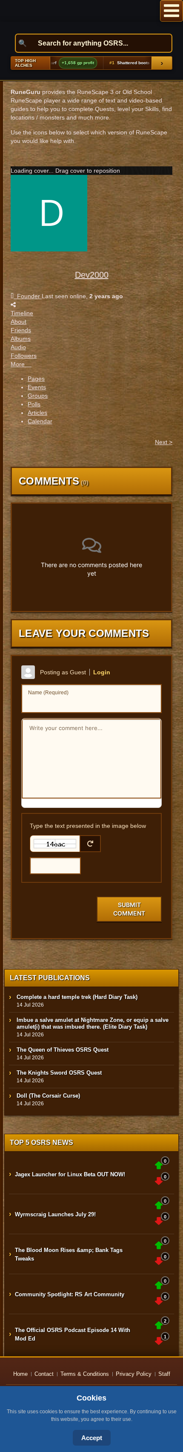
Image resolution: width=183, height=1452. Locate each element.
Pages (36, 378)
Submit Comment (129, 909)
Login (101, 672)
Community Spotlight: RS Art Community (69, 1294)
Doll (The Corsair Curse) (48, 1096)
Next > (163, 442)
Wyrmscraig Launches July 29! (55, 1214)
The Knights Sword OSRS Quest (59, 1073)
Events (37, 387)
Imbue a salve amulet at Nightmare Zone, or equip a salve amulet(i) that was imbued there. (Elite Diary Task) (93, 1023)
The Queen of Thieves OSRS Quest (63, 1050)
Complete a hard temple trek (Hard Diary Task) (77, 997)
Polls (34, 404)
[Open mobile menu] (171, 11)
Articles (37, 412)
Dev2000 (92, 275)
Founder (28, 296)
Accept (91, 1437)
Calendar (40, 421)
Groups (38, 395)
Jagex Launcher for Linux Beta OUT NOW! (70, 1174)
